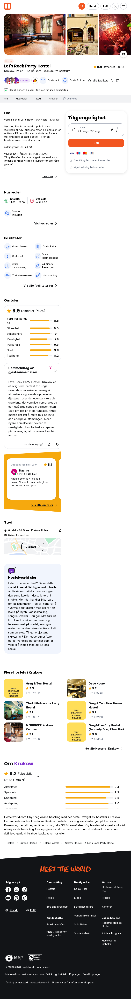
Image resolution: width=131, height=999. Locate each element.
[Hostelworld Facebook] (8, 889)
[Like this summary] (49, 444)
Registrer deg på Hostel (112, 924)
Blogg (77, 897)
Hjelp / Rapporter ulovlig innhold (57, 933)
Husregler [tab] (21, 98)
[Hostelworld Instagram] (24, 889)
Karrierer (107, 906)
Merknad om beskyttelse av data (24, 974)
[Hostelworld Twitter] (16, 889)
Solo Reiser (81, 924)
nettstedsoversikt (40, 982)
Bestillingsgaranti (83, 906)
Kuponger (75, 974)
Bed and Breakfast (57, 906)
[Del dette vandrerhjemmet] (123, 54)
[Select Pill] (81, 6)
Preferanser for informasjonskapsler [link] (73, 982)
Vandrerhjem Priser (85, 915)
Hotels (50, 897)
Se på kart (34, 71)
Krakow (9, 71)
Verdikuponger (92, 974)
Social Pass (80, 888)
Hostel (8, 61)
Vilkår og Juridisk (56, 974)
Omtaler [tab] (53, 98)
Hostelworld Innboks (109, 942)
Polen (19, 71)
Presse (106, 897)
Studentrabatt (82, 933)
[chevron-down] (38, 776)
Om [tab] (6, 98)
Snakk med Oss (56, 924)
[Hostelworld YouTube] (8, 898)
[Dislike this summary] (57, 444)
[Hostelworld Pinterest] (16, 898)
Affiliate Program (111, 933)
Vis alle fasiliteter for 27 (103, 80)
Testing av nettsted (16, 982)
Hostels (51, 888)
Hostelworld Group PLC (113, 889)
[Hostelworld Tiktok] (24, 898)
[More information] (55, 370)
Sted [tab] (38, 98)
